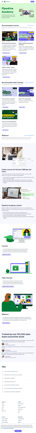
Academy (19, 420)
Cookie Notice (5, 428)
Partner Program (5, 418)
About (3, 403)
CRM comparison (5, 422)
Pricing (3, 405)
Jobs (3, 407)
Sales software (20, 403)
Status (19, 410)
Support (19, 422)
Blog (2, 409)
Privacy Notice (10, 428)
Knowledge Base (21, 418)
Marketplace (20, 409)
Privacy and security (21, 407)
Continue (18, 430)
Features (19, 405)
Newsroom (4, 410)
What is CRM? (4, 420)
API (18, 412)
